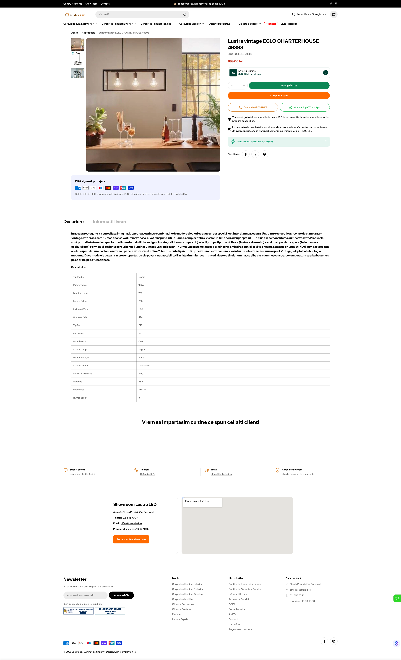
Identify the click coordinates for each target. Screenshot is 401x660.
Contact (105, 3)
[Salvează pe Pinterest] (264, 154)
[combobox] (142, 14)
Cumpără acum (279, 95)
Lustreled (77, 651)
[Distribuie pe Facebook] (246, 154)
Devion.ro (130, 651)
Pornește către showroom (131, 539)
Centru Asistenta (72, 3)
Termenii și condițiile (91, 604)
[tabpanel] (200, 316)
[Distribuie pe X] (255, 154)
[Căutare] (185, 14)
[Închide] (326, 140)
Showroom (91, 3)
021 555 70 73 (147, 473)
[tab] (73, 222)
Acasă (74, 32)
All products (88, 32)
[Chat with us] (395, 643)
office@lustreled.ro (221, 473)
